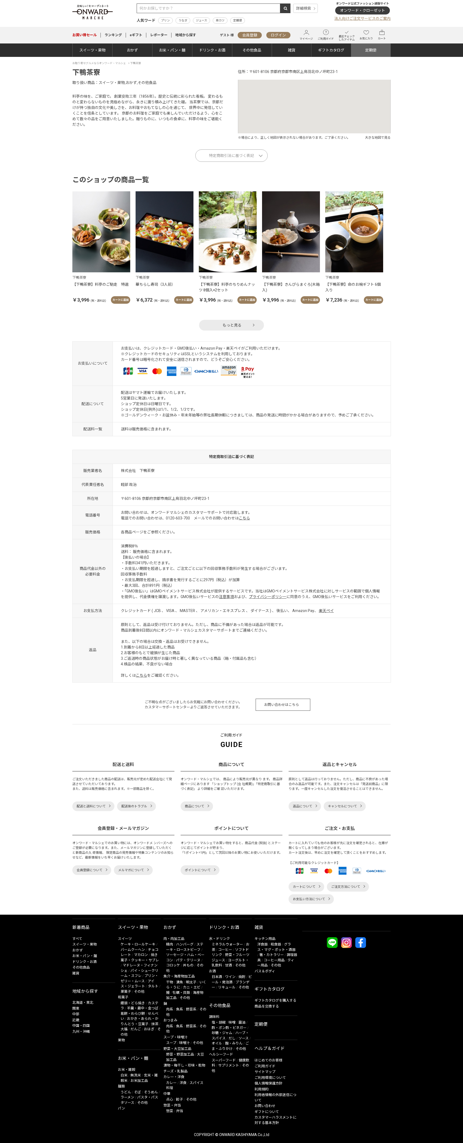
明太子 (191, 982)
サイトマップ (265, 1072)
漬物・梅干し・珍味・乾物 (184, 1065)
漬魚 (179, 982)
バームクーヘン (133, 950)
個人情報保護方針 (268, 1083)
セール (84, 35)
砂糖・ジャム (222, 1033)
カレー (171, 1083)
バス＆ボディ (265, 971)
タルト (153, 986)
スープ (171, 1043)
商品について (194, 806)
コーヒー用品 (274, 960)
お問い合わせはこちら (281, 705)
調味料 (214, 1017)
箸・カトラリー (271, 955)
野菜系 (191, 1009)
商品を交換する (267, 1006)
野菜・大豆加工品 (177, 1049)
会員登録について (89, 870)
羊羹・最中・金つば (142, 1008)
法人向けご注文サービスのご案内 (362, 18)
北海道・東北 (82, 1003)
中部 (75, 1014)
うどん (126, 1092)
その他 (139, 992)
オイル (217, 1043)
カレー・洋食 (173, 1077)
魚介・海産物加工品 (179, 976)
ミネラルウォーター (227, 944)
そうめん (151, 1092)
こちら (244, 518)
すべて (77, 939)
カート (382, 38)
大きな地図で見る (378, 138)
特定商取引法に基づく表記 (231, 155)
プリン (165, 20)
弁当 (179, 1111)
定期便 (237, 20)
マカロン (141, 955)
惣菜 (169, 1111)
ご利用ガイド (326, 38)
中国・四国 (81, 1026)
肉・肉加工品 (173, 939)
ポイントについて (198, 870)
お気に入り (366, 38)
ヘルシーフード (221, 1054)
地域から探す (185, 35)
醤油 (241, 1022)
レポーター (158, 35)
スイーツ (125, 939)
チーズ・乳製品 (175, 1071)
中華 (166, 1094)
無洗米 (135, 1075)
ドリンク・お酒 (212, 50)
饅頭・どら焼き (133, 1003)
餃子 (179, 1099)
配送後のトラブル (134, 806)
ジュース (201, 20)
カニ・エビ (191, 987)
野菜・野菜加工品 (180, 1054)
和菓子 (123, 997)
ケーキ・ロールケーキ (138, 944)
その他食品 (251, 50)
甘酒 (228, 965)
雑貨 (291, 50)
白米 (124, 1075)
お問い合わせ (265, 1106)
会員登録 (249, 35)
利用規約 (261, 1089)
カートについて (304, 887)
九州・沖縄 (81, 1032)
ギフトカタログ (331, 50)
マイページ (306, 38)
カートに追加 (121, 299)
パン (121, 1108)
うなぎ (182, 20)
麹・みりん (233, 1043)
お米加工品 (139, 1081)
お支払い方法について (309, 899)
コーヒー (225, 950)
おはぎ (149, 1029)
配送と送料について (91, 806)
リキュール (227, 987)
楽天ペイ (326, 611)
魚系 (179, 1009)
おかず (132, 50)
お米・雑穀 (126, 1070)
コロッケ (173, 965)
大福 (124, 1029)
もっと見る (232, 325)
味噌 (232, 1022)
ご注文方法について (345, 887)
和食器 (276, 944)
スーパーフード (224, 1060)
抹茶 (154, 1024)
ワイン (230, 977)
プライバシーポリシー (267, 597)
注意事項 (226, 597)
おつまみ (170, 1020)
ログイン (278, 35)
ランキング (113, 35)
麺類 (121, 1086)
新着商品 (80, 927)
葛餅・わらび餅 (133, 1014)
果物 (121, 1040)
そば (137, 1092)
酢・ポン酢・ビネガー (229, 1028)
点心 (169, 1099)
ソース (243, 1038)
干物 (169, 982)
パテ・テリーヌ (188, 960)
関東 (75, 1008)
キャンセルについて (342, 806)
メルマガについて (131, 870)
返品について (302, 806)
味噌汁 (184, 1043)
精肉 (169, 944)
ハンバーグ (184, 944)
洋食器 (262, 944)
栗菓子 (126, 992)
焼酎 (241, 977)
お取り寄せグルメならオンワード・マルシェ (99, 63)
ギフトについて (267, 1112)
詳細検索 (303, 8)
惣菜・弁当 (172, 1105)
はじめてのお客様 (268, 1060)
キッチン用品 (265, 939)
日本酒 (217, 977)
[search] (285, 8)
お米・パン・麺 (172, 50)
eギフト (136, 35)
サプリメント (228, 1065)
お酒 (212, 971)
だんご (135, 1029)
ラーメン (127, 1097)
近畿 (75, 1020)
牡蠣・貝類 (181, 993)
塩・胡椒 (219, 1022)
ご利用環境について (270, 1078)
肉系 (169, 1009)
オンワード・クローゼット (362, 10)
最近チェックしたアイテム (347, 38)
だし (232, 1038)
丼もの (188, 965)
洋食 (183, 1083)
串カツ (220, 20)
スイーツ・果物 (92, 50)
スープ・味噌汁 (175, 1037)
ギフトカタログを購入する (275, 1000)
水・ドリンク (219, 939)
